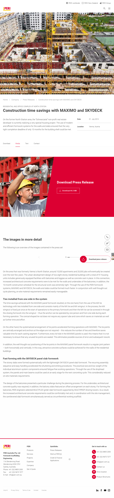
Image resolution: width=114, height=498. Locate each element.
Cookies (44, 490)
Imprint (5, 490)
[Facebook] (101, 490)
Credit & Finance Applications (56, 459)
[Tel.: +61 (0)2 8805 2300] (107, 237)
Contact (36, 490)
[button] (68, 190)
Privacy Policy (15, 490)
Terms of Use (26, 490)
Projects (30, 458)
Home (5, 100)
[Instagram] (109, 490)
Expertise (30, 462)
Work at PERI (55, 454)
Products (30, 450)
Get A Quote (31, 469)
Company (15, 100)
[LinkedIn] (97, 490)
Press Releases (29, 100)
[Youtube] (105, 490)
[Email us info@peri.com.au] (107, 249)
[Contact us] (107, 243)
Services (30, 454)
